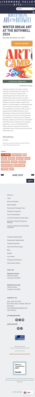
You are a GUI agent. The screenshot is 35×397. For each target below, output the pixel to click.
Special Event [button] (19, 165)
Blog (8, 250)
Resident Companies (14, 211)
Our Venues (10, 256)
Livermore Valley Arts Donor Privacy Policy (20, 354)
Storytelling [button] (7, 165)
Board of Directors (13, 201)
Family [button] (4, 158)
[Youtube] (23, 320)
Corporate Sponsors (13, 243)
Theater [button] (5, 169)
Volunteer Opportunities (14, 237)
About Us (10, 195)
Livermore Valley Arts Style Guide (17, 218)
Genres (3, 151)
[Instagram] (19, 320)
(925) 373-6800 (19, 304)
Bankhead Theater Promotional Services (17, 221)
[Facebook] (16, 320)
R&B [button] (24, 155)
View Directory (11, 310)
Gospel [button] (14, 162)
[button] (33, 12)
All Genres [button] (6, 155)
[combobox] (24, 8)
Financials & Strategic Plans (16, 208)
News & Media (11, 205)
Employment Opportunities (15, 240)
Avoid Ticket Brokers (13, 214)
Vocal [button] (27, 158)
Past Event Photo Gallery (15, 247)
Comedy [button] (11, 158)
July (30, 181)
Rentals (9, 253)
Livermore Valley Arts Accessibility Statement (18, 226)
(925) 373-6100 (16, 301)
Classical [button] (5, 162)
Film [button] (11, 169)
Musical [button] (20, 158)
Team (9, 198)
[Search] (34, 8)
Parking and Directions (14, 260)
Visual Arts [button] (16, 155)
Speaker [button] (22, 162)
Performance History (13, 263)
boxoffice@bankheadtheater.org (17, 308)
